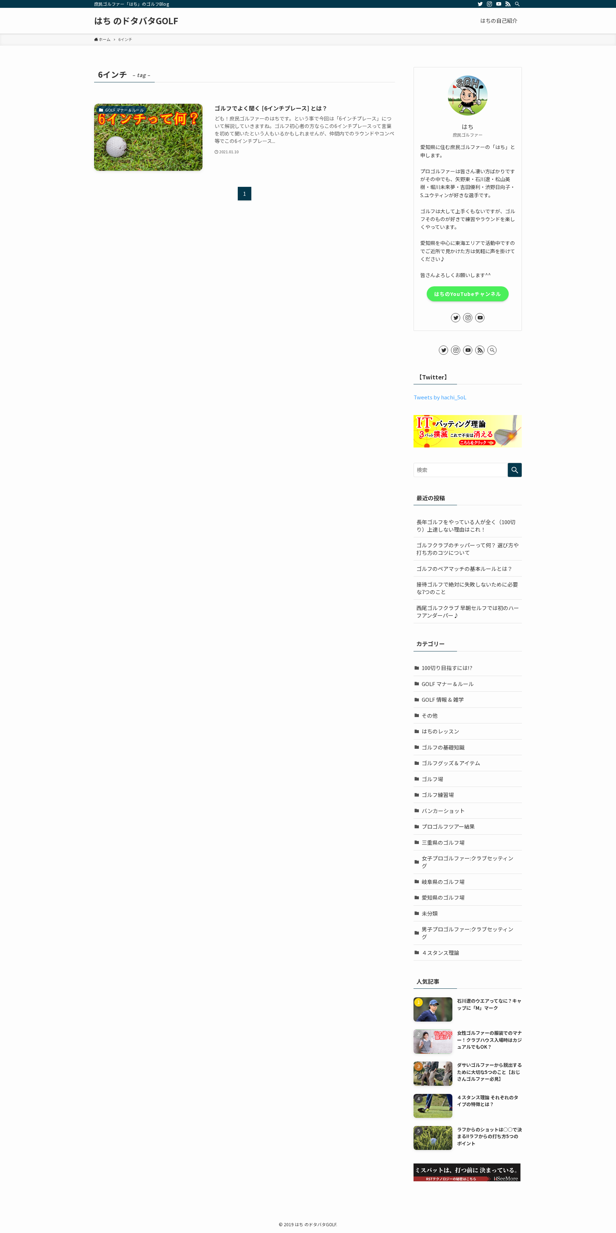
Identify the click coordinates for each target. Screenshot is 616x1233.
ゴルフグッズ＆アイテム (451, 763)
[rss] (508, 4)
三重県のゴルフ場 (443, 842)
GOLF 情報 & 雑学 (443, 699)
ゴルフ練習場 (438, 794)
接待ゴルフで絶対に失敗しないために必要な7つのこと (467, 587)
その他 (430, 715)
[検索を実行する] (515, 470)
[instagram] (489, 4)
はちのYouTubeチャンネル (467, 293)
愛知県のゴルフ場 (443, 897)
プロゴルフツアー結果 (448, 826)
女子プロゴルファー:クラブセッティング (467, 861)
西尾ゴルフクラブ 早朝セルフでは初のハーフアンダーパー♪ (467, 611)
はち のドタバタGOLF (136, 20)
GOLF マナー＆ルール (448, 683)
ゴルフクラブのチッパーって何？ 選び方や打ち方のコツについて (467, 548)
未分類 (430, 913)
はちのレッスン (440, 731)
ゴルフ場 (432, 779)
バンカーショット (443, 810)
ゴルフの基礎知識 (443, 747)
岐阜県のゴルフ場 (443, 881)
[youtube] (498, 4)
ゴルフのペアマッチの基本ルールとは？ (464, 568)
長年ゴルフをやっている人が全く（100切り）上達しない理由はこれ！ (465, 525)
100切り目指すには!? (447, 667)
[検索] (517, 4)
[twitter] (480, 4)
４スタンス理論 (440, 952)
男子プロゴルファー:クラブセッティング (467, 932)
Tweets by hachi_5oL (440, 397)
